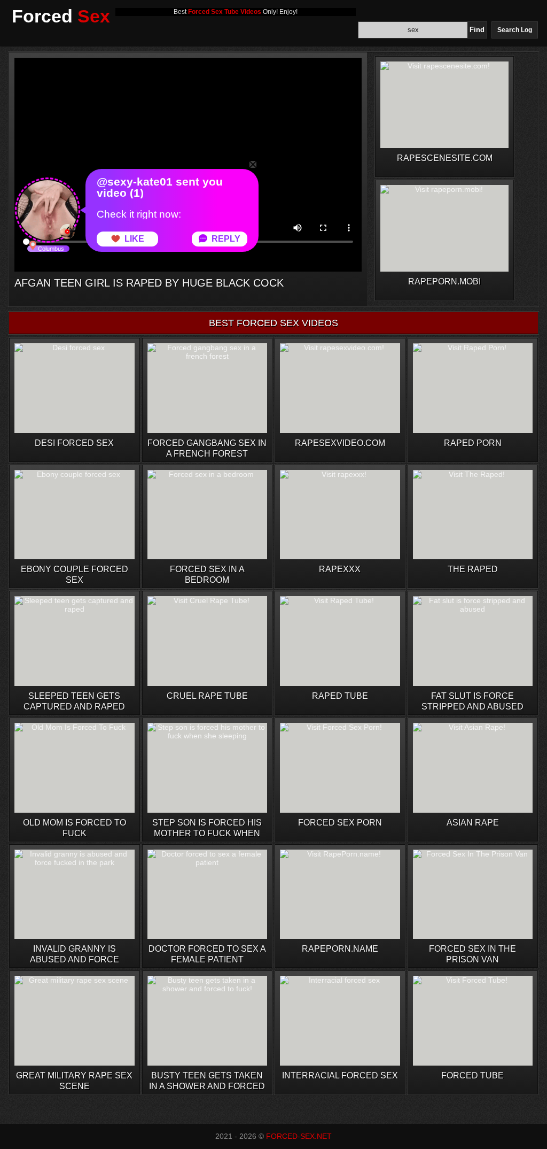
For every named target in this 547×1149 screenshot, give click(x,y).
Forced (61, 16)
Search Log (514, 30)
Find (477, 30)
